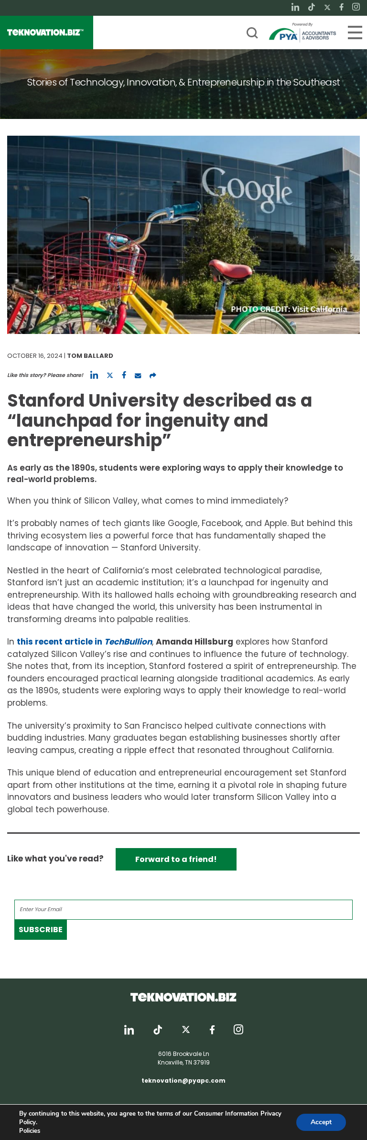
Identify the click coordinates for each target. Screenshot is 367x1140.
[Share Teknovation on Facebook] (124, 375)
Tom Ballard (90, 355)
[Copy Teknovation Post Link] (153, 375)
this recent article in (84, 641)
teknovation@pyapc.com (183, 1080)
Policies (29, 1131)
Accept (321, 1122)
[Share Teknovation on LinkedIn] (94, 375)
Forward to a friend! (176, 859)
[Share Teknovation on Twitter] (110, 375)
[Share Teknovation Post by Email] (138, 375)
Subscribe (41, 929)
